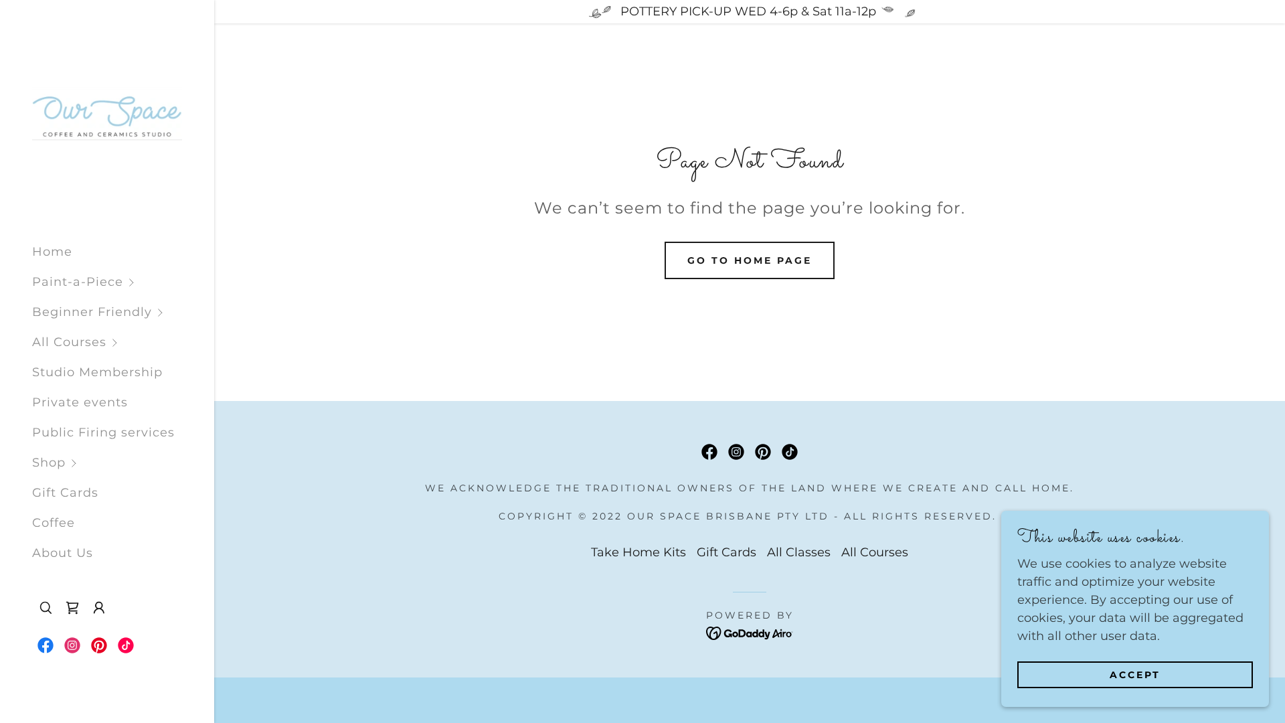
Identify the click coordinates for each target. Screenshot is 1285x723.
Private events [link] (80, 402)
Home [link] (52, 251)
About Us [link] (62, 553)
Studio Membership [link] (97, 372)
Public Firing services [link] (103, 432)
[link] (107, 116)
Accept (1135, 675)
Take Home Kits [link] (638, 552)
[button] (123, 282)
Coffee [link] (53, 522)
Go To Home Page (749, 260)
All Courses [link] (874, 552)
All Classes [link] (799, 552)
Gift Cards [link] (65, 492)
